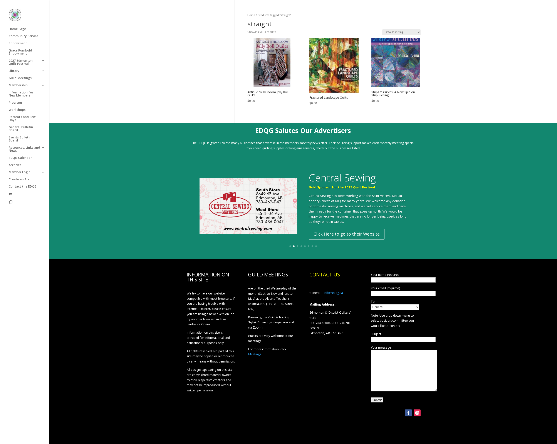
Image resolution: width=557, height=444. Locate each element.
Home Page (17, 29)
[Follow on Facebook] (408, 412)
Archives (15, 165)
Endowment (18, 43)
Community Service (23, 36)
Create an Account (23, 179)
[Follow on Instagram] (417, 412)
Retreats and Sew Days (22, 118)
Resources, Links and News (24, 149)
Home (251, 15)
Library (14, 71)
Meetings (254, 354)
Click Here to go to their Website (347, 234)
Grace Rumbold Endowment (20, 52)
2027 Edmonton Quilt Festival (21, 62)
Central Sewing (342, 177)
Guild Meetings (20, 78)
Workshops (17, 110)
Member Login (19, 172)
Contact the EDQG (23, 186)
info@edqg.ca (333, 293)
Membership (18, 85)
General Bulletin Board (21, 129)
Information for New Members (21, 94)
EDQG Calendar (20, 158)
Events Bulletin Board (20, 139)
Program (15, 103)
